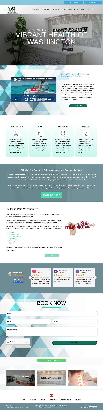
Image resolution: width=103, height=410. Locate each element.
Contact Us (90, 9)
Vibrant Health (18, 273)
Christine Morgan (85, 270)
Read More (52, 255)
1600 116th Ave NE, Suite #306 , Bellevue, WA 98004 (17, 407)
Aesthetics (56, 9)
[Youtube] (51, 395)
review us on (17, 281)
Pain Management (68, 9)
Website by (90, 406)
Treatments (35, 9)
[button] (36, 9)
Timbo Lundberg (64, 270)
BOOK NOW (74, 343)
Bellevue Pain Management (58, 407)
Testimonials (80, 9)
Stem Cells (46, 9)
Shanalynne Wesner (43, 270)
